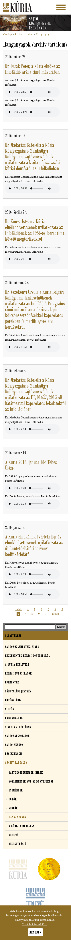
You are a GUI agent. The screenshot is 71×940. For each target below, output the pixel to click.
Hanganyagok (44, 34)
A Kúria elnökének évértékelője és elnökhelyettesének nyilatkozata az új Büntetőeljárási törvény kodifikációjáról (34, 545)
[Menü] (61, 7)
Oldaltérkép (13, 636)
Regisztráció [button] (14, 754)
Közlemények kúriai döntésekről (27, 656)
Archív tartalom (24, 34)
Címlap (7, 34)
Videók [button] (9, 709)
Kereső (13, 835)
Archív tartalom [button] (16, 763)
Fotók (13, 799)
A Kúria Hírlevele (17, 664)
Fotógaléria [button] (13, 700)
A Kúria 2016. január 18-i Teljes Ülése (31, 465)
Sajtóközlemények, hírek (22, 647)
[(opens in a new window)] (49, 869)
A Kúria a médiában (18, 727)
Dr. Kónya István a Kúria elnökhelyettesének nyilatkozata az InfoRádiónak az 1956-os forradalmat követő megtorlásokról (35, 230)
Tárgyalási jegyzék (18, 691)
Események (12, 682)
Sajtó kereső (14, 745)
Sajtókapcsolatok (17, 736)
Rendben (35, 932)
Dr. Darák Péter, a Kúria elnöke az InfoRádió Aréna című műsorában (32, 69)
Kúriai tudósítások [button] (18, 673)
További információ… (34, 924)
